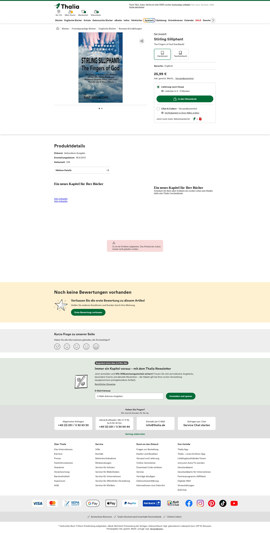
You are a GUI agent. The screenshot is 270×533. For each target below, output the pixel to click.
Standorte (59, 467)
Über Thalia (60, 444)
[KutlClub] (173, 503)
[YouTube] (234, 503)
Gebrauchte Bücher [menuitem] (102, 20)
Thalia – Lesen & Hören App (191, 453)
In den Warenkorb (187, 98)
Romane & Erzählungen (130, 28)
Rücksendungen (103, 462)
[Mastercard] (52, 503)
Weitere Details (63, 170)
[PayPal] (130, 503)
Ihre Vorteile (184, 444)
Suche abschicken (136, 7)
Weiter (213, 20)
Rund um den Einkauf (147, 444)
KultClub (182, 489)
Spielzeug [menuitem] (161, 20)
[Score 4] (86, 346)
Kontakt (99, 453)
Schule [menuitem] (87, 20)
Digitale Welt (184, 480)
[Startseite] (57, 28)
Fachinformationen (63, 462)
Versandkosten (156, 528)
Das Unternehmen (63, 449)
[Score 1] (57, 346)
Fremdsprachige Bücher (84, 28)
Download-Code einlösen (149, 467)
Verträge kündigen (145, 476)
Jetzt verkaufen (61, 199)
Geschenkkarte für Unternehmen (194, 471)
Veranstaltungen (186, 485)
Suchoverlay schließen (181, 5)
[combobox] (158, 87)
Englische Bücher (107, 28)
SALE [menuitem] (198, 20)
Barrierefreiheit (62, 476)
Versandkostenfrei (184, 78)
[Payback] (151, 503)
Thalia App (183, 449)
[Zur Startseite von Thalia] (68, 6)
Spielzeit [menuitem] (149, 20)
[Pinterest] (211, 503)
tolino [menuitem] (126, 20)
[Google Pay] (93, 503)
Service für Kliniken (105, 485)
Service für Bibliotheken (107, 471)
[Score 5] (96, 346)
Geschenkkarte (185, 467)
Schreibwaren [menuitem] (175, 20)
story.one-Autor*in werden (191, 462)
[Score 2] (67, 346)
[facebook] (189, 503)
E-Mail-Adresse (103, 390)
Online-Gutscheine (146, 462)
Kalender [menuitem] (189, 20)
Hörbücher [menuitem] (136, 20)
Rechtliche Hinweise (105, 384)
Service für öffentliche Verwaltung (112, 480)
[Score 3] (77, 346)
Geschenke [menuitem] (208, 20)
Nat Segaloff (160, 33)
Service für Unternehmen (108, 476)
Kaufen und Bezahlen (147, 453)
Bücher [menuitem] (59, 20)
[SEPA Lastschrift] (72, 503)
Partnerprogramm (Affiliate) (192, 476)
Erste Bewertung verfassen (88, 312)
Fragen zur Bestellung (147, 449)
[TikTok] (222, 503)
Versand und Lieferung (147, 458)
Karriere (58, 453)
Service (99, 444)
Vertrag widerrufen (135, 434)
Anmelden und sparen (180, 396)
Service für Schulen (105, 467)
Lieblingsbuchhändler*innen (192, 458)
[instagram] (200, 503)
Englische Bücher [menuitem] (73, 20)
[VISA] (37, 503)
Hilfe (97, 449)
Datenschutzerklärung (147, 480)
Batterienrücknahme (105, 458)
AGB (56, 485)
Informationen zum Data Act (150, 485)
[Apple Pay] (111, 503)
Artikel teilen (142, 41)
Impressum (59, 480)
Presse (57, 458)
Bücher (65, 28)
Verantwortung (61, 471)
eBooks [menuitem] (118, 20)
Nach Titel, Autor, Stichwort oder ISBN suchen (150, 5)
